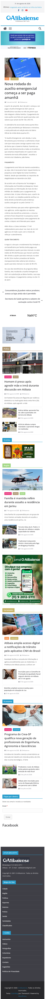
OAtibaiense (23, 102)
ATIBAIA (22, 315)
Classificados (7, 926)
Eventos (5, 907)
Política (5, 898)
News (7, 79)
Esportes (5, 903)
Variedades (14, 79)
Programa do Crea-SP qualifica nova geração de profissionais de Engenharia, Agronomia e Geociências (22, 740)
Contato (5, 962)
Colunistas (6, 953)
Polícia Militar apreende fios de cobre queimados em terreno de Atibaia (28, 412)
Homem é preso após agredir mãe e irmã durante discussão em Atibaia (21, 385)
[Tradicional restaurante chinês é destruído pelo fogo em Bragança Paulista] (9, 545)
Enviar (8, 817)
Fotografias (6, 948)
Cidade (5, 889)
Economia (17, 729)
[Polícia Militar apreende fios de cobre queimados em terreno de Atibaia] (9, 414)
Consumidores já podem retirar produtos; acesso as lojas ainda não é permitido (22, 292)
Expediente (6, 958)
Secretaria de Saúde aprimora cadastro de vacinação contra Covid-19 (22, 300)
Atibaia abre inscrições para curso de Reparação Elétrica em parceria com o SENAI (28, 783)
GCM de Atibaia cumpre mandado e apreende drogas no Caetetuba (29, 426)
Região (22, 493)
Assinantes (6, 939)
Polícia (16, 377)
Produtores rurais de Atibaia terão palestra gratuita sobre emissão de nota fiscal (28, 769)
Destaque (8, 377)
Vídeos (4, 944)
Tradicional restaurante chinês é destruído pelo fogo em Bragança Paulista (28, 543)
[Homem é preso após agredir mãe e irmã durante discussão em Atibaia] (22, 363)
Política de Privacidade (10, 971)
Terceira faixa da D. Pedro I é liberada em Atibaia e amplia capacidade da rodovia (29, 529)
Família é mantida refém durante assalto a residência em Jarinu (22, 502)
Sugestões (6, 967)
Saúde (4, 916)
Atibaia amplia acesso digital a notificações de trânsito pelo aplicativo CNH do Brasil (22, 647)
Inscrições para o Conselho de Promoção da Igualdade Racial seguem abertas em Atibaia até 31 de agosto (29, 675)
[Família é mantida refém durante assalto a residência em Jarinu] (22, 479)
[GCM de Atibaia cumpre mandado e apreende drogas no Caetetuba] (9, 428)
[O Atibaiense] (5, 28)
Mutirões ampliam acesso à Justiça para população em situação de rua (18, 689)
